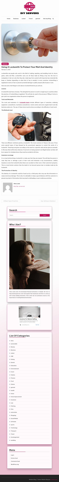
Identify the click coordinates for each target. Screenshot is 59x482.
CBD (12, 356)
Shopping (13, 415)
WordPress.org (15, 464)
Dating (13, 359)
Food (12, 381)
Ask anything (47, 18)
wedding (13, 440)
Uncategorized (15, 437)
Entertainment (15, 368)
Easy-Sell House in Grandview (48, 201)
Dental (13, 362)
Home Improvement (16, 396)
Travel (30, 18)
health (12, 390)
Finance (13, 378)
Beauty (13, 347)
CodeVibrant (53, 479)
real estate (14, 412)
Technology (14, 428)
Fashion (13, 375)
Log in (12, 455)
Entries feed (14, 458)
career (24, 18)
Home (8, 18)
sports (12, 424)
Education (13, 365)
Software (13, 421)
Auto (12, 340)
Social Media (14, 418)
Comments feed (15, 461)
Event (12, 372)
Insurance (13, 400)
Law (12, 403)
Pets (12, 409)
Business (16, 18)
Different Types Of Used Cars (11, 201)
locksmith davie (24, 102)
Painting (13, 406)
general (38, 18)
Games (13, 384)
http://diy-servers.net (19, 186)
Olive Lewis (17, 183)
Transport (13, 431)
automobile (14, 343)
